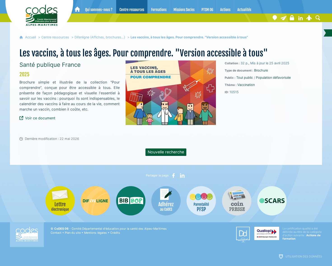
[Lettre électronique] (283, 18)
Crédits (115, 232)
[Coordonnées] (275, 18)
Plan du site (73, 232)
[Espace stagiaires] (292, 18)
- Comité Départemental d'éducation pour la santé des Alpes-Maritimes (110, 228)
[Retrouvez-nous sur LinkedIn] (300, 18)
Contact (56, 232)
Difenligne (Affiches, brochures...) (100, 37)
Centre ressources (55, 37)
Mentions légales (95, 232)
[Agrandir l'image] (171, 92)
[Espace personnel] (309, 18)
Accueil (30, 37)
